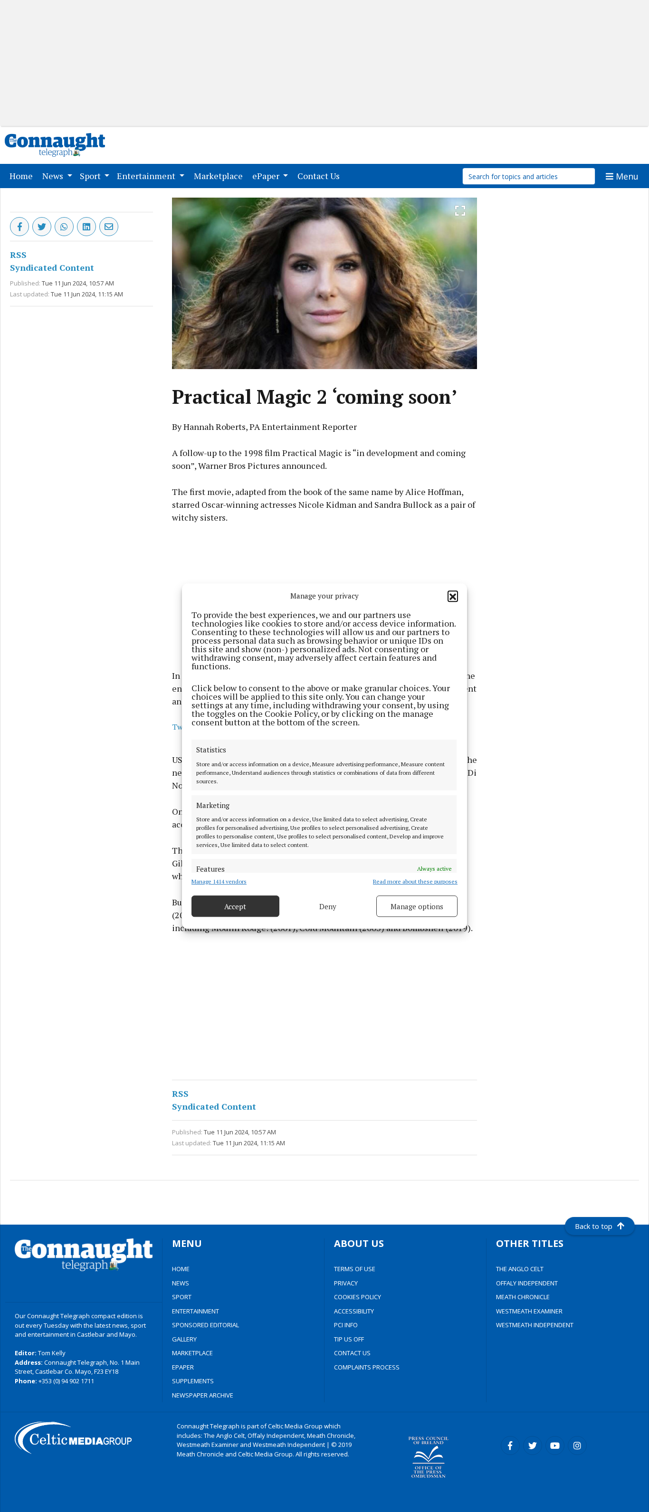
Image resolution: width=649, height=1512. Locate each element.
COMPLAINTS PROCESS (367, 1367)
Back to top (593, 1226)
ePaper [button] (266, 175)
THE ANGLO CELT (520, 1269)
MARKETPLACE (192, 1353)
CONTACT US (352, 1353)
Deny (327, 906)
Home (23, 175)
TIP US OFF (349, 1339)
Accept (235, 906)
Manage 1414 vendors (219, 881)
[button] (453, 595)
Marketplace (220, 175)
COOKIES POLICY (357, 1297)
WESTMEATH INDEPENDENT (534, 1325)
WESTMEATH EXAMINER (529, 1311)
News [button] (53, 175)
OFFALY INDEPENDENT (527, 1283)
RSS (18, 254)
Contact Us (320, 175)
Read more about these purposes (415, 881)
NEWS (180, 1283)
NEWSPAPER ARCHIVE (202, 1395)
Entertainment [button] (147, 175)
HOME (181, 1269)
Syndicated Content (52, 267)
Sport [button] (91, 175)
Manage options (417, 906)
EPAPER (183, 1367)
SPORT (181, 1297)
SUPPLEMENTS (193, 1381)
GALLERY (184, 1339)
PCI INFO (346, 1325)
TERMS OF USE (354, 1269)
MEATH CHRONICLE (523, 1297)
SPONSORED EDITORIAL (205, 1325)
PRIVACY (346, 1283)
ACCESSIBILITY (354, 1311)
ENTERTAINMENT (195, 1311)
